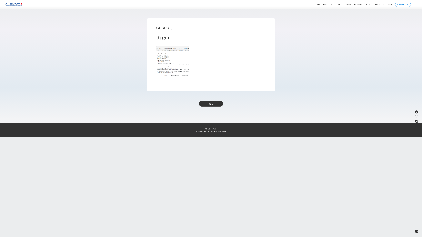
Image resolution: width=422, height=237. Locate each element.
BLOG (368, 4)
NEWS (348, 4)
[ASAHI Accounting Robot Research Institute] (13, 4)
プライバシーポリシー (211, 129)
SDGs (389, 4)
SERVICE (339, 4)
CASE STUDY (379, 4)
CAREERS (358, 4)
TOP (318, 4)
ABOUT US (327, 4)
